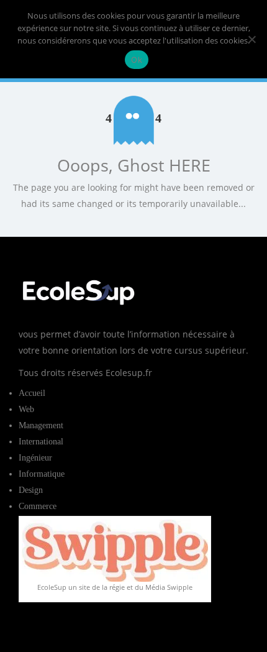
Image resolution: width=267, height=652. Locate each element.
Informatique (42, 474)
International (41, 441)
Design (31, 490)
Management (41, 425)
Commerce (38, 506)
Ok (136, 60)
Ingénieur (35, 457)
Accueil (32, 393)
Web (26, 409)
